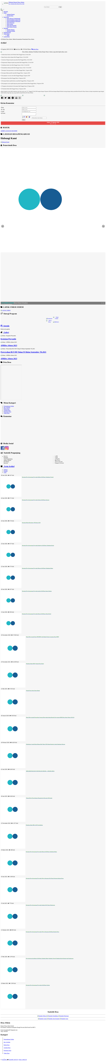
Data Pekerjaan (10, 22)
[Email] (9, 98)
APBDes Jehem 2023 (9, 345)
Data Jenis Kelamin (11, 25)
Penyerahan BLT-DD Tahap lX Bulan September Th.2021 (23, 352)
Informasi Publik (11, 31)
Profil (5, 13)
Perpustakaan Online (9, 406)
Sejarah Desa (10, 15)
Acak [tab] (5, 472)
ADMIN (3, 131)
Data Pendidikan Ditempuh (13, 21)
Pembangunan (7, 32)
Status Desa (6, 33)
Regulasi (6, 28)
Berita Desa (35, 49)
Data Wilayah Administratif (13, 18)
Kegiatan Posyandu (8, 339)
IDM (8, 35)
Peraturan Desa (7, 411)
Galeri (6, 332)
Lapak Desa (7, 36)
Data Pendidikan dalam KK (13, 20)
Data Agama (10, 24)
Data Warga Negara (12, 27)
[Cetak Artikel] (16, 98)
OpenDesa (4, 1059)
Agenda (5, 326)
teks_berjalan (7, 407)
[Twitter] (5, 98)
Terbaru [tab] (6, 469)
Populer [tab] (6, 471)
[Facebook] (2, 98)
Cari (60, 7)
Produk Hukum (10, 29)
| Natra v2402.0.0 (22, 1059)
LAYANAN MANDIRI (11, 131)
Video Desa (6, 413)
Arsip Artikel (8, 466)
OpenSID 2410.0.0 (13, 1059)
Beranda (6, 11)
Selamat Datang (11, 14)
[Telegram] (12, 98)
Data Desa (6, 17)
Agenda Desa (7, 410)
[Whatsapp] (19, 98)
